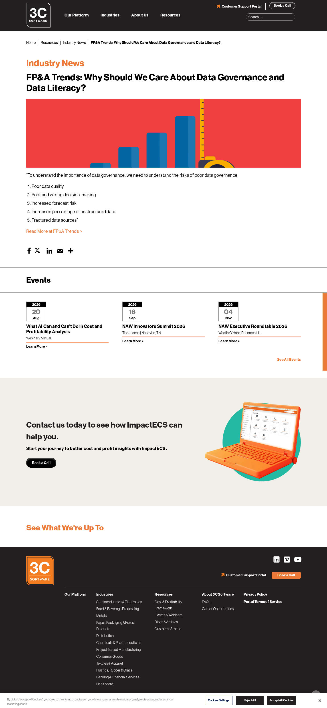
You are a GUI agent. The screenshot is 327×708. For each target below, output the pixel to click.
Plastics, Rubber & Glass (114, 670)
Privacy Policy (255, 594)
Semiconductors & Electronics (119, 602)
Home (31, 43)
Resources (170, 15)
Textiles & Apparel (109, 663)
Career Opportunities (218, 609)
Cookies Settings (218, 699)
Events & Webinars (168, 615)
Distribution (105, 636)
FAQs (206, 602)
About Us (139, 15)
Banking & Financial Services (117, 677)
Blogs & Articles (166, 622)
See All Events (289, 359)
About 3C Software (218, 594)
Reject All (250, 699)
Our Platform (77, 15)
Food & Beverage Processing (117, 609)
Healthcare (104, 684)
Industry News (74, 43)
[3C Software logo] (38, 27)
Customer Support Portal (242, 6)
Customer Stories (168, 629)
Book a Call (282, 6)
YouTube (297, 559)
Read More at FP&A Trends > (54, 231)
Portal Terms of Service (263, 602)
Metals (101, 616)
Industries (110, 15)
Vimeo (287, 559)
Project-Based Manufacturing (118, 649)
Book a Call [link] (41, 463)
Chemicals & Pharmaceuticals (118, 643)
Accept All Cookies (281, 699)
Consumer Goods (109, 656)
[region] (163, 700)
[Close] (320, 700)
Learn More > (37, 346)
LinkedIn (276, 559)
